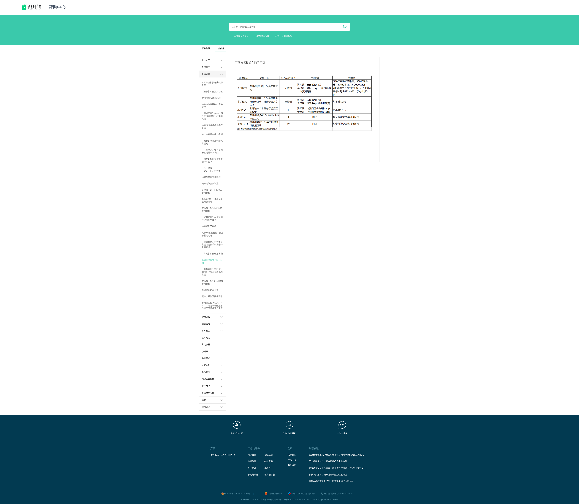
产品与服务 (254, 448)
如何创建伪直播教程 (211, 177)
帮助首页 (206, 48)
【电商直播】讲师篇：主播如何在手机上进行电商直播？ (212, 244)
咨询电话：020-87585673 (222, 454)
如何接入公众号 (241, 36)
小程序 (267, 468)
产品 (212, 448)
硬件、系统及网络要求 (212, 296)
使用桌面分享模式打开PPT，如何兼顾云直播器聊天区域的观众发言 (212, 305)
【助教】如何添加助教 (212, 91)
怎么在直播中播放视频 (212, 134)
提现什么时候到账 (283, 36)
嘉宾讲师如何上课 (210, 290)
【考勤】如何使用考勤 (212, 253)
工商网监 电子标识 (274, 494)
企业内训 (252, 468)
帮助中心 (292, 459)
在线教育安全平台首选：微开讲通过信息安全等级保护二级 (336, 468)
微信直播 (268, 461)
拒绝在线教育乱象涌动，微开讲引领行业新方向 (331, 481)
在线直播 (268, 454)
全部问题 (220, 48)
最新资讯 (314, 448)
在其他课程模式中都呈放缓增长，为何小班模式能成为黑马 (336, 454)
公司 (290, 448)
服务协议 (292, 464)
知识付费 (252, 454)
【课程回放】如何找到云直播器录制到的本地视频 (212, 116)
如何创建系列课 (262, 36)
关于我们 (292, 454)
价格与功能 (253, 474)
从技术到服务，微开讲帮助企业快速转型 (328, 474)
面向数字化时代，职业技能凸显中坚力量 (328, 461)
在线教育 (252, 461)
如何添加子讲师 (209, 226)
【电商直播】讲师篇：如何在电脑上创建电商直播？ (212, 272)
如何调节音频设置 (210, 183)
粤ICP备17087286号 (307, 500)
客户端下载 (269, 474)
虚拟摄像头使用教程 (211, 98)
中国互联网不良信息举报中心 (303, 494)
